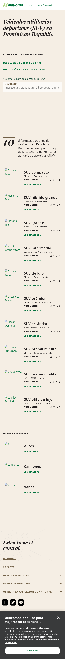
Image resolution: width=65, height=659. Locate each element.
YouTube (21, 602)
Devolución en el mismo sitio (22, 62)
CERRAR (32, 650)
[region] (32, 635)
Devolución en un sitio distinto (24, 69)
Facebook (5, 602)
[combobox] (32, 87)
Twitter (13, 602)
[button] (41, 4)
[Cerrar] (58, 618)
